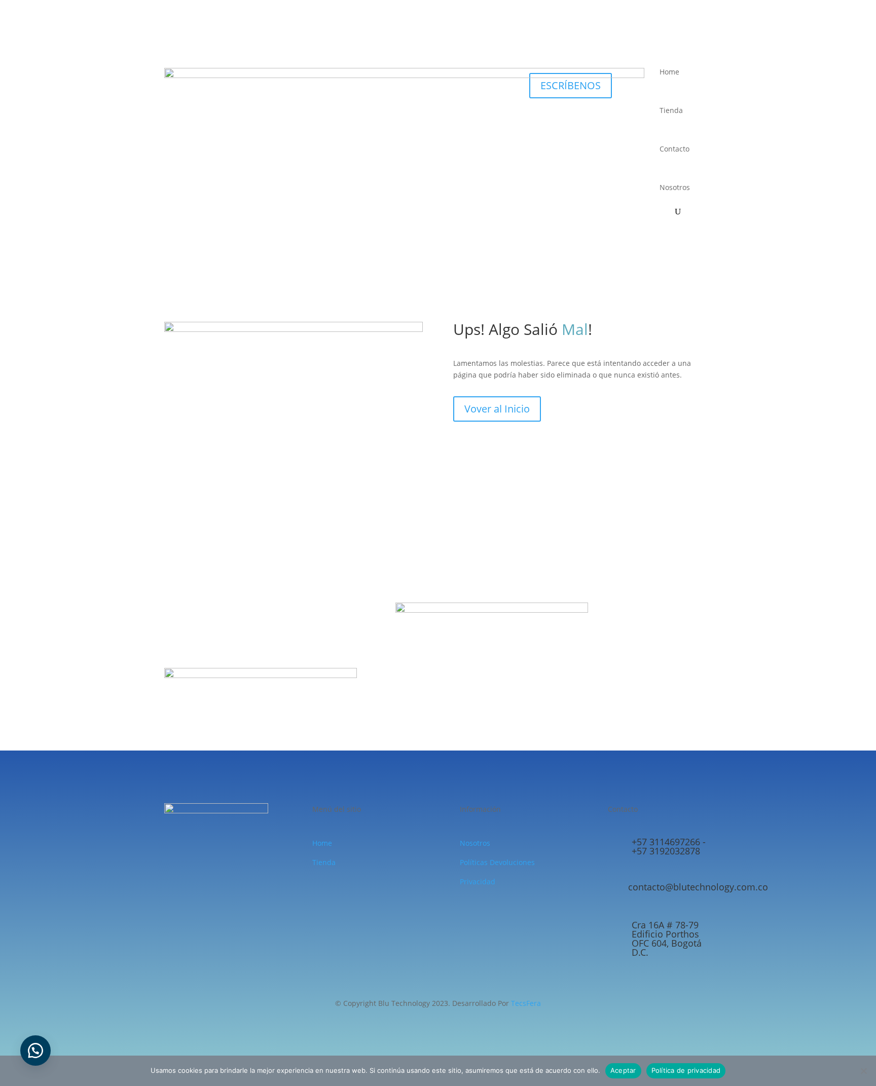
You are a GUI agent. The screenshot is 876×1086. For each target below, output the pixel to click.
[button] (35, 1050)
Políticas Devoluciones (497, 862)
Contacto (674, 149)
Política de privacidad (686, 1070)
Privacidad (477, 881)
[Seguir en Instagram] (704, 61)
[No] (863, 1071)
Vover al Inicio (497, 409)
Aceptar (623, 1070)
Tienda (671, 110)
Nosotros (675, 187)
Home (669, 72)
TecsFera (526, 1003)
